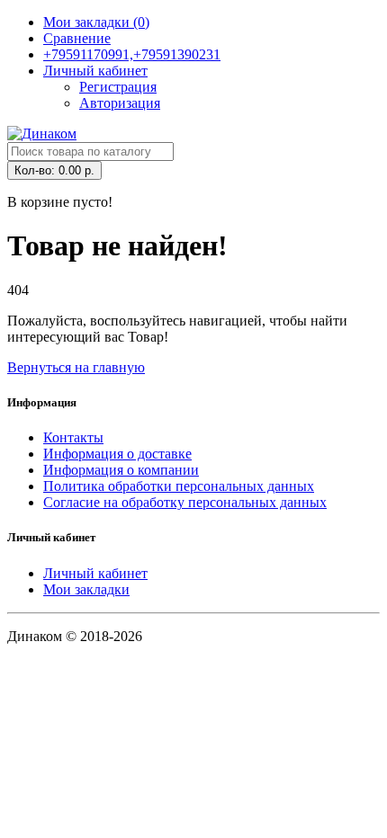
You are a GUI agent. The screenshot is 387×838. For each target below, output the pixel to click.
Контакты (73, 437)
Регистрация (118, 86)
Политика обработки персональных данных (178, 486)
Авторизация (119, 103)
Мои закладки (86, 589)
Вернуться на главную (76, 367)
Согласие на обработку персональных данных (185, 502)
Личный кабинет (95, 573)
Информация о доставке (117, 453)
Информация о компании (121, 469)
